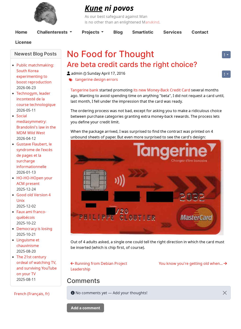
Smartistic (142, 32)
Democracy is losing (34, 228)
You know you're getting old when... (191, 263)
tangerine (84, 79)
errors (112, 79)
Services (172, 32)
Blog (118, 32)
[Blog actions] (226, 54)
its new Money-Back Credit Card (161, 90)
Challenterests (52, 32)
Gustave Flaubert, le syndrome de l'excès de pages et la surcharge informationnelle (34, 155)
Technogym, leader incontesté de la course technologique (36, 99)
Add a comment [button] (85, 308)
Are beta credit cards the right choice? (132, 64)
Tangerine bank (84, 90)
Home (21, 32)
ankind (152, 22)
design (100, 79)
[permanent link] (202, 65)
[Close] (224, 292)
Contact (200, 32)
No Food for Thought (110, 54)
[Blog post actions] (226, 74)
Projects (91, 32)
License (23, 42)
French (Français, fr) (31, 293)
